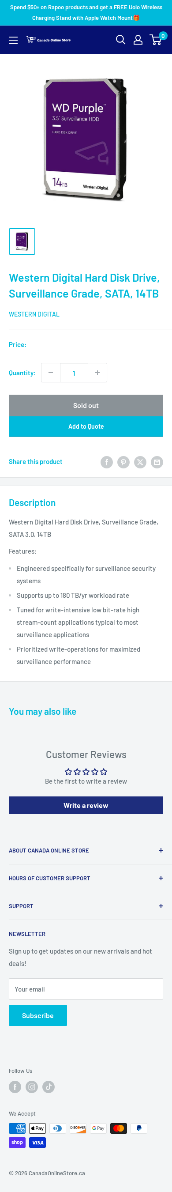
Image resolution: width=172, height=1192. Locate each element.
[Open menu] (13, 40)
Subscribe (38, 1015)
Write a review (86, 805)
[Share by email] (157, 461)
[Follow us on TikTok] (48, 1087)
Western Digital (34, 314)
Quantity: (22, 373)
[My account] (138, 40)
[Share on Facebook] (107, 461)
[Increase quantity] (97, 372)
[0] (155, 39)
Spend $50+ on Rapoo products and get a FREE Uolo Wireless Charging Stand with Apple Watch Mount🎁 (86, 12)
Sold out (86, 405)
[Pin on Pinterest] (123, 461)
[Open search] (121, 40)
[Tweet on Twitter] (140, 461)
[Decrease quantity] (50, 372)
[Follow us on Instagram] (32, 1087)
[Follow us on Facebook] (15, 1087)
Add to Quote (86, 426)
